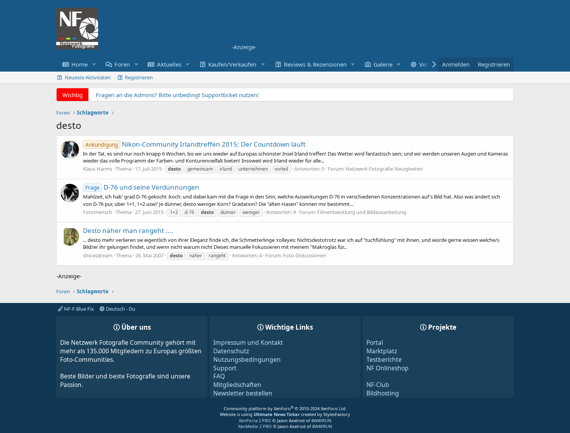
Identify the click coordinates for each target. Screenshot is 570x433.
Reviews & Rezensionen (315, 64)
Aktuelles (169, 64)
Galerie (382, 64)
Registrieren (139, 77)
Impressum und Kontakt (248, 342)
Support (225, 368)
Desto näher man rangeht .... (128, 230)
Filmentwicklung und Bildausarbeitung (361, 212)
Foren (122, 64)
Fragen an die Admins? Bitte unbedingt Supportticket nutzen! (177, 95)
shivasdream (97, 255)
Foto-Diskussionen (304, 255)
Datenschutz (231, 351)
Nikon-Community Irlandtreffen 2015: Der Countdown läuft (195, 144)
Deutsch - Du (120, 308)
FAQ (219, 376)
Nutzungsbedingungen (247, 359)
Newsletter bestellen (242, 393)
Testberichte (384, 359)
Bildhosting (382, 393)
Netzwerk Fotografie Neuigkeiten (384, 168)
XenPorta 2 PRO (255, 420)
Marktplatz (381, 351)
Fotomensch (97, 212)
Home (79, 64)
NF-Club (377, 384)
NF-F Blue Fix (78, 308)
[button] (93, 64)
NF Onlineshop (387, 368)
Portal (374, 342)
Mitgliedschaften (237, 384)
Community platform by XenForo (285, 408)
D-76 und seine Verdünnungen (142, 187)
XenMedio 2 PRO (255, 426)
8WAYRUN (321, 420)
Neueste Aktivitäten (88, 77)
